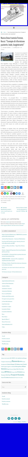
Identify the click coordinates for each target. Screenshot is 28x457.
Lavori (25, 364)
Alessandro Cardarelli (6, 47)
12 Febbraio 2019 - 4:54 (17, 47)
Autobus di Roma (5, 286)
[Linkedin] (5, 193)
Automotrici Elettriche (7, 291)
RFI (6, 372)
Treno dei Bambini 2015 (7, 324)
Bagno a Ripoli (5, 196)
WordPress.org (5, 343)
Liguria (5, 366)
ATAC (13, 358)
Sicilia (16, 372)
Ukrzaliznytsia (12, 377)
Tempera (19, 421)
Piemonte (11, 369)
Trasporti (14, 374)
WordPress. (24, 421)
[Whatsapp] (7, 193)
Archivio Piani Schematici (7, 283)
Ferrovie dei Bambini (6, 293)
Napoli (8, 369)
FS (6, 364)
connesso (8, 222)
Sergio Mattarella (11, 198)
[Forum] (9, 418)
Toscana (22, 198)
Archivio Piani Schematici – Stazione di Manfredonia (13, 239)
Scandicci (5, 198)
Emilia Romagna (9, 361)
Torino (23, 372)
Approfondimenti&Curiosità (8, 281)
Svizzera (19, 372)
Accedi (3, 336)
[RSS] (15, 418)
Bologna (25, 358)
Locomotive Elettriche (7, 311)
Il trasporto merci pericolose (8, 298)
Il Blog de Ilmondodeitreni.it (10, 4)
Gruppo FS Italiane (15, 364)
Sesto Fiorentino (18, 198)
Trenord (2, 377)
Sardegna (13, 372)
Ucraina (6, 377)
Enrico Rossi (23, 196)
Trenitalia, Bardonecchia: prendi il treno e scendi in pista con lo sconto (6, 210)
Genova (8, 364)
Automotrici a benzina (7, 288)
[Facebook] (19, 193)
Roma (9, 372)
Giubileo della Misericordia (8, 296)
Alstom (2, 358)
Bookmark (4, 202)
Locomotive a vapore (6, 306)
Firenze (2, 198)
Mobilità (4, 369)
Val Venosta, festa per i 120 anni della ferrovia (12, 272)
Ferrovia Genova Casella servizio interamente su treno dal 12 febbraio (21, 209)
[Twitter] (12, 418)
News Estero (4, 316)
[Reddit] (2, 193)
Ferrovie (16, 361)
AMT (10, 358)
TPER (6, 375)
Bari (22, 358)
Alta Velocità (6, 358)
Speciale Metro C (5, 319)
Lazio (2, 366)
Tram (2, 200)
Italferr (21, 364)
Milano (24, 366)
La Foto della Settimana (7, 301)
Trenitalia (21, 375)
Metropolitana (18, 366)
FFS (21, 361)
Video (3, 327)
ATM (16, 358)
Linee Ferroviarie (5, 304)
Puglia (15, 369)
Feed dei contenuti (6, 338)
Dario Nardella (17, 196)
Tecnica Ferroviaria (6, 321)
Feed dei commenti (6, 341)
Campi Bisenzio (12, 196)
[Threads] (14, 193)
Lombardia (13, 366)
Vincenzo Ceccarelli (6, 200)
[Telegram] (16, 193)
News (5, 32)
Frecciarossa (3, 364)
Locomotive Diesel (6, 309)
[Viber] (11, 193)
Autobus (19, 358)
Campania (3, 361)
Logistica (9, 366)
